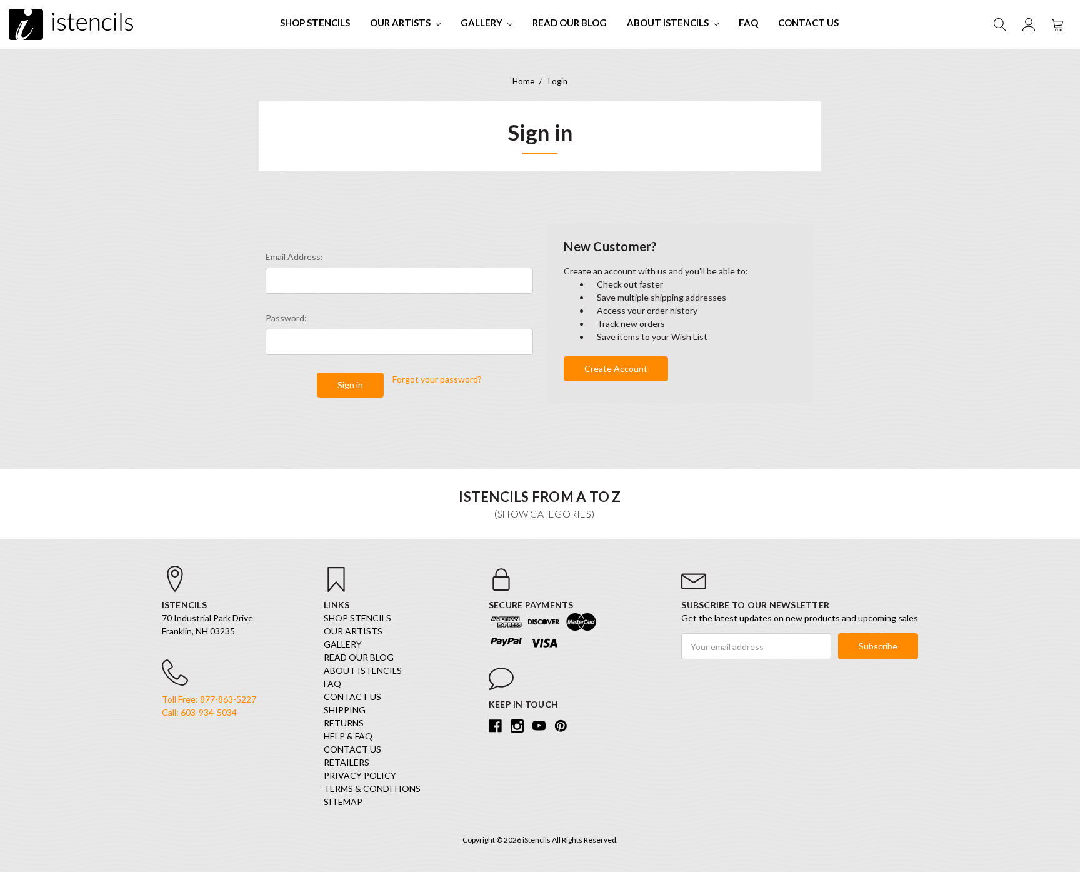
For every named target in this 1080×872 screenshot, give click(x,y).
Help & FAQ (348, 736)
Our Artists (401, 22)
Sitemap (343, 801)
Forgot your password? (437, 379)
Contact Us (808, 22)
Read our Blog (569, 22)
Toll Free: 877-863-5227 (209, 699)
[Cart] (1056, 24)
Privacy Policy (360, 775)
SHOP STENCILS (315, 22)
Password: (286, 318)
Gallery (482, 22)
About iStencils (669, 22)
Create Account (616, 368)
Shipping (345, 709)
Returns (344, 723)
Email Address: (294, 256)
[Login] (1028, 24)
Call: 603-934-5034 (199, 712)
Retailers (346, 762)
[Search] (999, 24)
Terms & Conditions (372, 788)
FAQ (748, 22)
